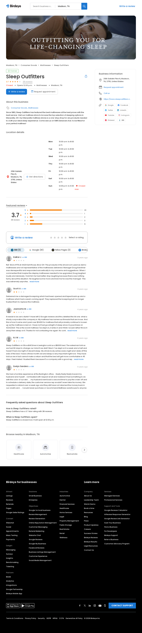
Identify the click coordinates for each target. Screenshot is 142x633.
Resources (88, 512)
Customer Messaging (38, 527)
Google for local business (39, 510)
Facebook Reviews (36, 548)
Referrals (10, 504)
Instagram (125, 115)
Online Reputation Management (43, 523)
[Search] (84, 6)
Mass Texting (11, 535)
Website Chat (35, 535)
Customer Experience (38, 556)
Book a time (89, 508)
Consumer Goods (29, 65)
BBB (123, 120)
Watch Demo (89, 504)
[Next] (84, 449)
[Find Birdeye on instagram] (95, 605)
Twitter (110, 110)
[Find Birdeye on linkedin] (90, 605)
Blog (86, 516)
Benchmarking (12, 562)
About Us (88, 496)
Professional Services (113, 500)
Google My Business (37, 543)
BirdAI (8, 577)
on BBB (24, 257)
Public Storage (66, 525)
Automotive (65, 496)
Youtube (111, 115)
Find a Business (110, 527)
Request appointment (44, 91)
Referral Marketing (36, 531)
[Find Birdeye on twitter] (85, 605)
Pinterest (111, 120)
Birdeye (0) (87, 250)
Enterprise (33, 500)
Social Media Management (40, 560)
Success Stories (90, 533)
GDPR (48, 618)
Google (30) (38, 250)
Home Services (66, 512)
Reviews (9, 500)
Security (41, 618)
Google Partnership (14, 589)
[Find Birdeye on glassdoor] (105, 605)
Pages (8, 508)
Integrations (11, 585)
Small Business (35, 496)
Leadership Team (91, 500)
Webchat (10, 523)
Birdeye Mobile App (14, 593)
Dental (62, 500)
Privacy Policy (30, 618)
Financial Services (67, 504)
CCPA (61, 618)
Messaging (10, 550)
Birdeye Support (111, 535)
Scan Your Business (112, 523)
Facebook (124, 105)
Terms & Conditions (14, 618)
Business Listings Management (42, 552)
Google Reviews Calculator (115, 510)
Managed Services (112, 496)
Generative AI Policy (74, 618)
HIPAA (55, 618)
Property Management (69, 521)
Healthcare (64, 508)
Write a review (127, 6)
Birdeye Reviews (91, 537)
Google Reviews (35, 539)
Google (110, 105)
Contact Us (89, 550)
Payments (10, 539)
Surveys (9, 554)
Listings (9, 496)
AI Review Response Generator (117, 514)
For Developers (110, 531)
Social (8, 527)
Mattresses (45, 65)
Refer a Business (111, 539)
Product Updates (91, 525)
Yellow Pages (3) (62, 250)
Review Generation (37, 518)
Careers (87, 529)
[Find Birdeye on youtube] (100, 605)
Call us (107, 93)
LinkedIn (123, 110)
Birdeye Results (90, 542)
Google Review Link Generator (117, 518)
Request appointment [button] (113, 87)
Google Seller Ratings (15, 512)
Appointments (12, 531)
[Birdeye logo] (14, 6)
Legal (62, 516)
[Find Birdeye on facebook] (80, 605)
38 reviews (27, 81)
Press (86, 521)
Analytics (10, 581)
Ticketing (10, 566)
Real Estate (64, 529)
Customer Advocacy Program (117, 543)
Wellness (63, 537)
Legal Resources (91, 546)
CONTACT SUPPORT (122, 605)
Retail (62, 533)
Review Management (38, 514)
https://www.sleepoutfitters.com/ (118, 99)
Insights (9, 558)
